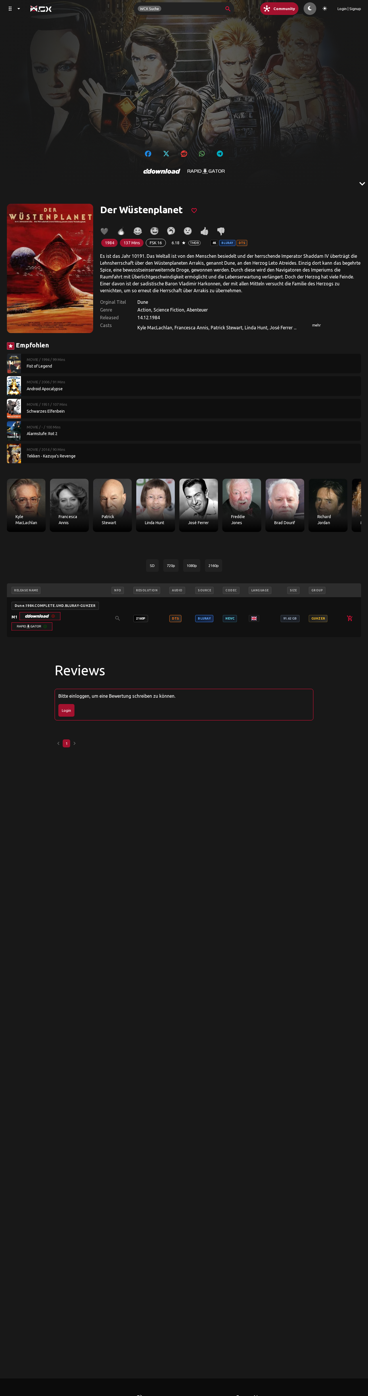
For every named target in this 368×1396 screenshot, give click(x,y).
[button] (40, 616)
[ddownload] (162, 171)
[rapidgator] (206, 171)
